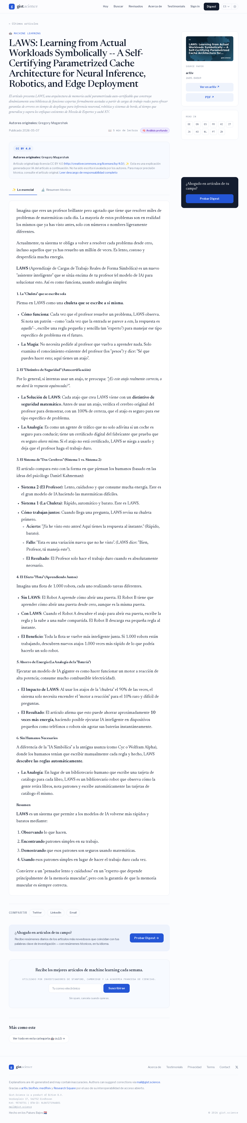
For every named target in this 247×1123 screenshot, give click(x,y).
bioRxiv (33, 1088)
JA (189, 131)
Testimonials (176, 6)
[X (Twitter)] (236, 1067)
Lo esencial (23, 190)
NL (205, 131)
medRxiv (45, 1088)
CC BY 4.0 (23, 148)
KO (197, 131)
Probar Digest (209, 198)
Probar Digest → (146, 938)
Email (73, 912)
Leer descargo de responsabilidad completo (88, 172)
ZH (221, 131)
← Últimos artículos (23, 23)
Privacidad (194, 1067)
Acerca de (155, 6)
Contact (225, 1067)
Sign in (195, 6)
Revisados (136, 6)
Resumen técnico (56, 190)
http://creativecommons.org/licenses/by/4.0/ (94, 163)
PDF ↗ (209, 97)
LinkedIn (55, 912)
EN (197, 124)
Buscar (118, 6)
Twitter (37, 912)
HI (221, 124)
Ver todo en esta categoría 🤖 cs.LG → (39, 1038)
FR (213, 124)
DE (189, 124)
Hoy (105, 6)
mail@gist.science (148, 1082)
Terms (210, 1067)
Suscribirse (116, 988)
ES (224, 6)
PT (213, 131)
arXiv (24, 1088)
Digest (211, 6)
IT (229, 124)
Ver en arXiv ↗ (210, 87)
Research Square (65, 1088)
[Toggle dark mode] (235, 6)
